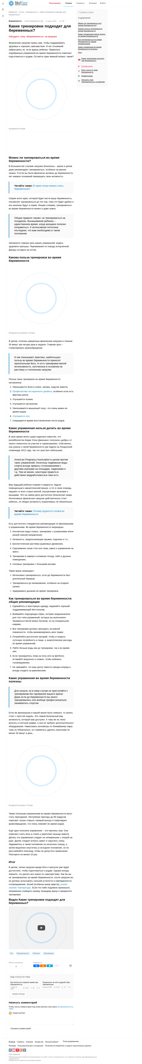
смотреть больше (18, 994)
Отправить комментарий (20, 1028)
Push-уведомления (71, 1041)
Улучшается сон (21, 416)
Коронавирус (55, 3)
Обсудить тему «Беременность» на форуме (33, 36)
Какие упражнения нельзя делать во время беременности (91, 35)
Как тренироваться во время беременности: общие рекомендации (90, 42)
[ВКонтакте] (36, 965)
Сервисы (80, 3)
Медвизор (13, 12)
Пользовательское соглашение (30, 1046)
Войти (103, 3)
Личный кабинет (51, 1042)
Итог (80, 52)
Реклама (12, 1046)
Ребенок (36, 953)
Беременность (32, 12)
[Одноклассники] (43, 965)
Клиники (93, 3)
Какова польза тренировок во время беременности (90, 30)
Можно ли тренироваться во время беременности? (89, 24)
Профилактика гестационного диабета (32, 391)
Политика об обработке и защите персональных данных (68, 1046)
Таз (11, 953)
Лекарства (39, 1042)
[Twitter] (50, 965)
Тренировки (48, 953)
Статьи (68, 3)
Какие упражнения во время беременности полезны (90, 48)
